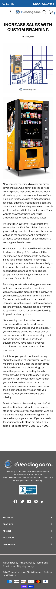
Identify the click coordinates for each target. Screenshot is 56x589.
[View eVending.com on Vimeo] (42, 502)
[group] (28, 2)
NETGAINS (11, 575)
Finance (7, 531)
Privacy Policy (27, 562)
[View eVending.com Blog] (36, 501)
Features (8, 524)
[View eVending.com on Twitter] (22, 501)
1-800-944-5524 (43, 4)
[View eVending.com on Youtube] (29, 501)
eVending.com (17, 572)
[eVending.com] (28, 12)
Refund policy (10, 562)
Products (8, 517)
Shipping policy (25, 566)
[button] (44, 12)
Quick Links (9, 544)
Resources (8, 538)
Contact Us (8, 4)
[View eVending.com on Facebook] (15, 501)
